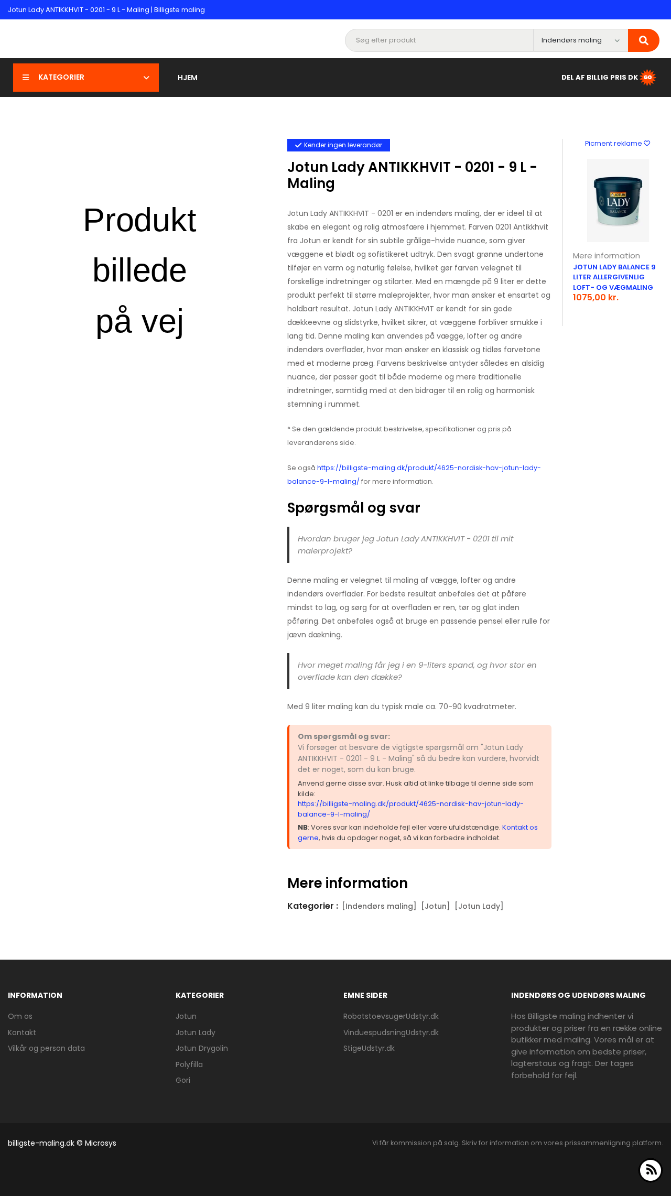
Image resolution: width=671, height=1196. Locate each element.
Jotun (186, 1016)
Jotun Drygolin (202, 1048)
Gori (183, 1080)
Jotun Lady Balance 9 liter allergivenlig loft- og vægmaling (614, 277)
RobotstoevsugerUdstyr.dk (391, 1016)
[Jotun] (435, 906)
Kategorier (61, 77)
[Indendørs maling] (379, 906)
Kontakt (22, 1032)
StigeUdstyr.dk (369, 1048)
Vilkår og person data (46, 1048)
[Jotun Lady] (479, 906)
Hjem (188, 77)
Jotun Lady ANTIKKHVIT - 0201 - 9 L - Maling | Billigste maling (106, 10)
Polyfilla (189, 1064)
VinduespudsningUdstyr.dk (391, 1032)
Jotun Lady (195, 1032)
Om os (20, 1016)
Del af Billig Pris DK (599, 77)
